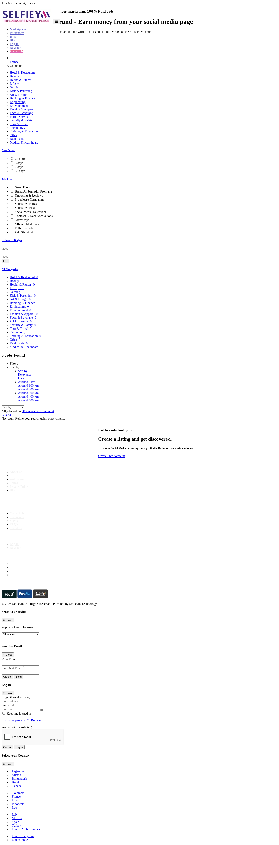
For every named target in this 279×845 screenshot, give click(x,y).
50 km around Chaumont (38, 411)
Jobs (13, 36)
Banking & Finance (22, 98)
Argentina (18, 771)
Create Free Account (111, 456)
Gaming (15, 87)
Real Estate (17, 138)
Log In (14, 44)
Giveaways (22, 220)
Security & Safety (21, 120)
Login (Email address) (16, 697)
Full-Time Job (24, 228)
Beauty (14, 76)
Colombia (18, 793)
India (15, 800)
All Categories (10, 269)
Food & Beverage (21, 113)
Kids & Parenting (21, 91)
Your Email (10, 659)
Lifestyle (15, 83)
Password (8, 705)
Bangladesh (19, 778)
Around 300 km (28, 393)
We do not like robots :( (17, 727)
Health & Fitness (20, 80)
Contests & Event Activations (34, 216)
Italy (15, 814)
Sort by (22, 371)
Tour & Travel (19, 124)
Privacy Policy (19, 486)
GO (5, 261)
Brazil (16, 782)
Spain (15, 822)
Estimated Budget (12, 240)
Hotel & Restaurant (22, 72)
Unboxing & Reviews (29, 195)
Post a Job (16, 51)
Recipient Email (13, 668)
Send (19, 676)
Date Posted (8, 150)
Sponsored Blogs (26, 203)
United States (20, 840)
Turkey (16, 825)
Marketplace (18, 29)
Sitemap (15, 520)
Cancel (7, 676)
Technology (17, 127)
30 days (20, 171)
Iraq (14, 807)
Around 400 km (28, 396)
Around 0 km (26, 382)
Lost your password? (15, 720)
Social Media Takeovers (30, 212)
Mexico (17, 818)
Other (13, 135)
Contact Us (17, 513)
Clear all (7, 414)
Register (15, 47)
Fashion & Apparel (22, 109)
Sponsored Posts (25, 207)
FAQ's (14, 524)
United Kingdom (23, 836)
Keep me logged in (18, 713)
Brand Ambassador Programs (33, 191)
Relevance (24, 374)
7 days (19, 167)
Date (21, 378)
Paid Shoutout (24, 232)
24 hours (20, 158)
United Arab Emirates (26, 829)
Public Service (19, 116)
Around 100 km (28, 385)
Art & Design (18, 94)
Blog (13, 40)
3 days (19, 163)
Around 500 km (28, 400)
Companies (17, 517)
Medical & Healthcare (24, 142)
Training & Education (24, 131)
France (14, 62)
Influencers (17, 33)
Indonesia (18, 804)
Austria (16, 775)
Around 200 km (28, 389)
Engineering (18, 102)
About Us (16, 472)
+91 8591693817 (33, 506)
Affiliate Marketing (27, 224)
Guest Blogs (23, 187)
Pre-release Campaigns (29, 199)
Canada (17, 786)
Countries (16, 528)
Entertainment (19, 105)
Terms (14, 483)
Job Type (7, 178)
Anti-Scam (17, 479)
